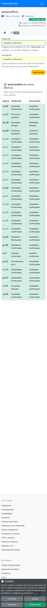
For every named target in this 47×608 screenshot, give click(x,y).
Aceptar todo (35, 604)
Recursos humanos (10, 541)
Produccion (29, 16)
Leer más (12, 598)
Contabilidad (7, 513)
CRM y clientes (8, 537)
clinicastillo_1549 (38, 19)
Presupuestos (8, 509)
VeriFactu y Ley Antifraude (13, 525)
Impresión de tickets (10, 569)
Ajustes (35, 598)
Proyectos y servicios (11, 533)
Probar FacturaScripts (11, 565)
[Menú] (41, 3)
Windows (6, 573)
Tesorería (6, 517)
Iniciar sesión (38, 72)
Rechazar (12, 604)
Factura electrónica (10, 521)
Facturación (6, 505)
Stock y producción (10, 529)
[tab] (5, 32)
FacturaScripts (10, 3)
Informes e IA (7, 545)
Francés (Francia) (12, 16)
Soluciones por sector (11, 549)
